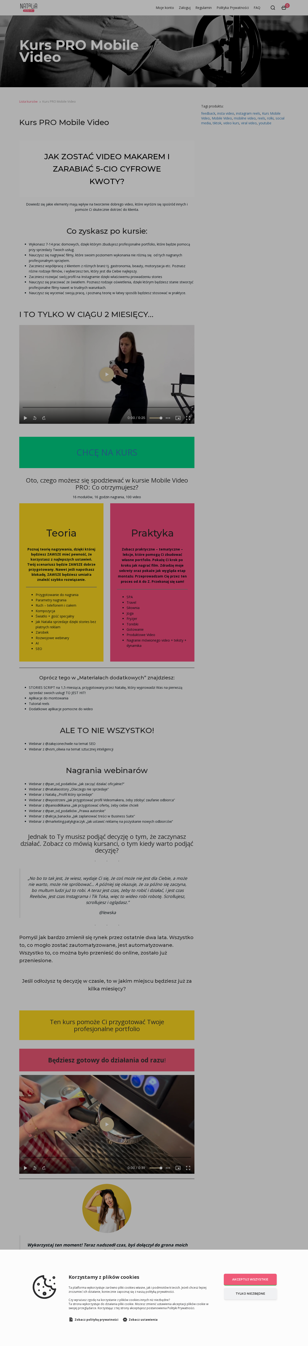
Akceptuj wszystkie (250, 1279)
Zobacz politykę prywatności (96, 1320)
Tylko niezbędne (250, 1293)
